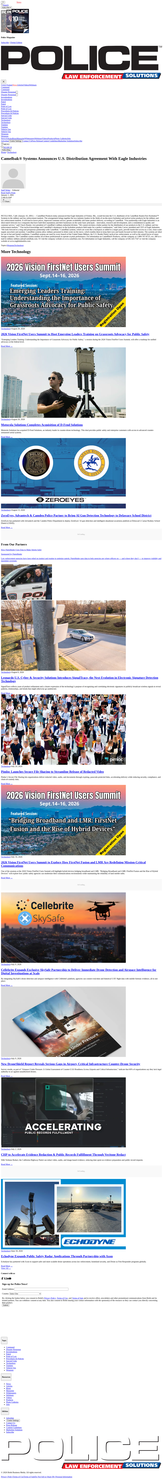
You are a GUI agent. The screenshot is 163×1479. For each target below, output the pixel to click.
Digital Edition (16, 42)
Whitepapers (30, 138)
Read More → (7, 346)
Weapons (4, 134)
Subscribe (5, 42)
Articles (24, 2)
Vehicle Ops (6, 129)
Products (51, 138)
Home (3, 152)
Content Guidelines (50, 141)
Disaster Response (8, 92)
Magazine (21, 138)
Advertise (5, 141)
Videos (30, 2)
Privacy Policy (7, 1477)
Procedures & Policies (10, 111)
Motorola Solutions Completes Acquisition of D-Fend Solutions (42, 424)
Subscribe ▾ (6, 8)
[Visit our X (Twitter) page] (5, 1279)
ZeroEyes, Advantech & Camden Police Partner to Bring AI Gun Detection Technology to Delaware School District (76, 515)
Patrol (3, 102)
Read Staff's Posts (8, 193)
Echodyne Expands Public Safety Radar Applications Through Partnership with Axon (57, 1256)
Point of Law (6, 106)
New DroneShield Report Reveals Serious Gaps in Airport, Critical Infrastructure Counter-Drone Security (70, 1064)
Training (4, 125)
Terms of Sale (29, 1477)
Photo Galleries (61, 138)
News (19, 2)
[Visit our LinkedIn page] (7, 1279)
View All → (6, 1268)
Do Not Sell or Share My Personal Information (53, 1477)
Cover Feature (11, 2)
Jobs (69, 138)
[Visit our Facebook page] (2, 1279)
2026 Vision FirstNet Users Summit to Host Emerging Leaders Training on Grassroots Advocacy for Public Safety (75, 334)
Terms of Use (18, 1477)
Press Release (37, 141)
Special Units (6, 116)
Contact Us (27, 141)
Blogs (14, 138)
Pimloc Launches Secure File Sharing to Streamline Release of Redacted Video (52, 771)
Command (5, 87)
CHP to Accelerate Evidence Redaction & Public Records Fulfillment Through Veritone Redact (63, 1154)
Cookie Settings (16, 141)
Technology (6, 120)
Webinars (37, 2)
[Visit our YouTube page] (10, 1279)
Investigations (6, 97)
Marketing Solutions (66, 141)
